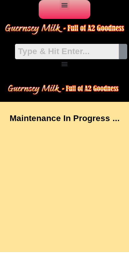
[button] (65, 5)
